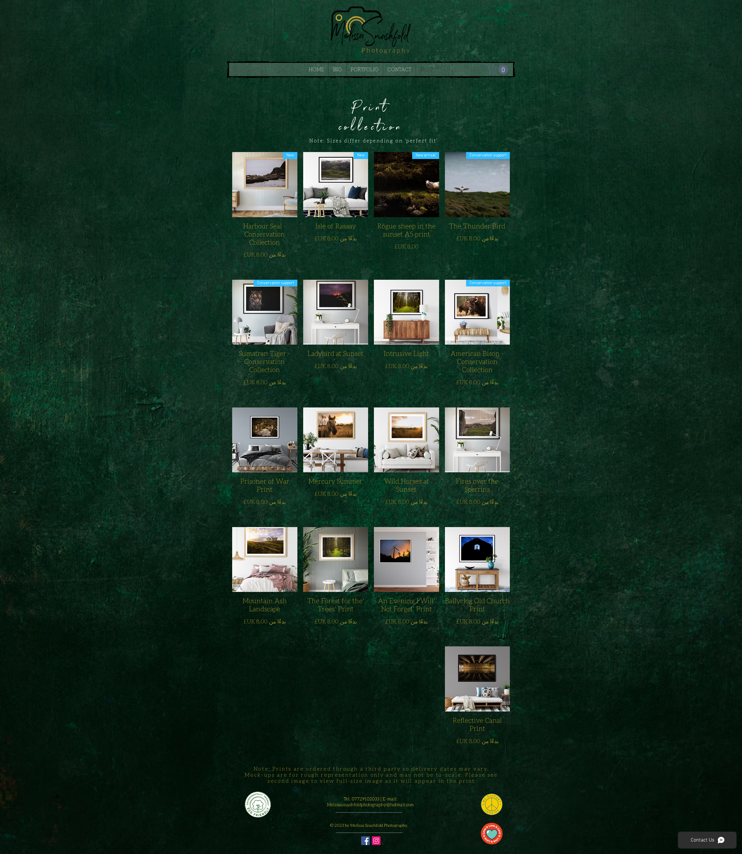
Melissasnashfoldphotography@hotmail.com (370, 804)
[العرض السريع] (406, 312)
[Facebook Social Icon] (365, 840)
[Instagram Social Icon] (376, 840)
